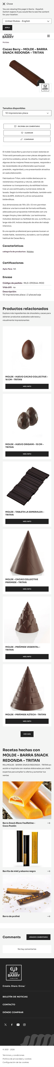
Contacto (9, 1004)
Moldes (6, 42)
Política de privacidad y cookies (17, 1059)
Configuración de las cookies (16, 1062)
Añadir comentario (38, 937)
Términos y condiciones (13, 1055)
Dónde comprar (13, 1012)
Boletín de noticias (15, 997)
